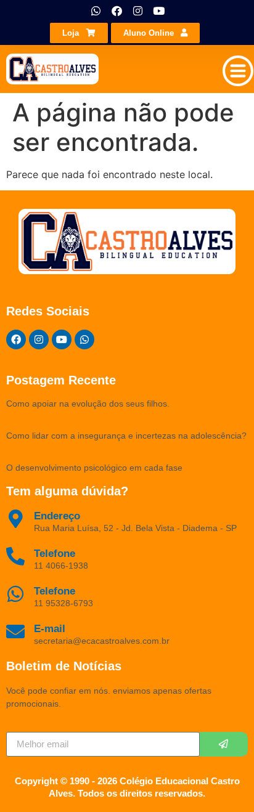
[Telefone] (15, 594)
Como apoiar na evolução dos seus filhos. (88, 403)
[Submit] (224, 744)
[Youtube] (158, 10)
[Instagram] (137, 10)
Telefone (54, 591)
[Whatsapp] (95, 10)
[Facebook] (116, 10)
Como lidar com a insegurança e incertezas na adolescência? (126, 436)
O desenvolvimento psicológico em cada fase (94, 468)
